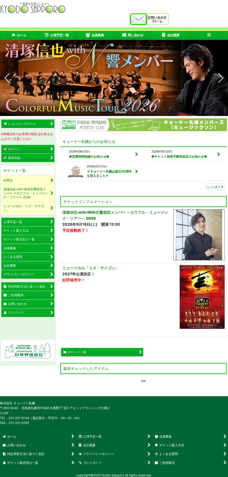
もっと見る (213, 187)
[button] (209, 35)
